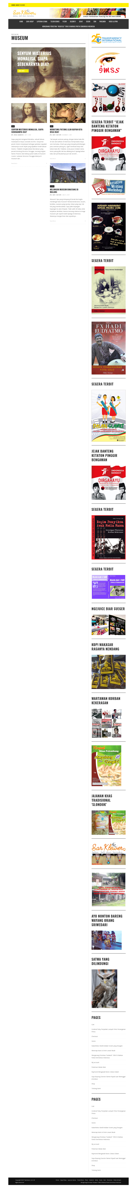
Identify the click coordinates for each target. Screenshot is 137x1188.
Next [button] (83, 87)
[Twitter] (119, 5)
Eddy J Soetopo (57, 135)
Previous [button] (14, 87)
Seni (13, 126)
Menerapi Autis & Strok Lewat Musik (103, 1051)
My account (95, 1062)
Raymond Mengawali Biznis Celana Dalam (105, 1072)
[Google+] (115, 5)
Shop (93, 1084)
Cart (93, 1024)
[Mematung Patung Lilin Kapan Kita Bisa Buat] (64, 113)
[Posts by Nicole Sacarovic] (12, 135)
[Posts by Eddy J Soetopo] (51, 135)
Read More (14, 163)
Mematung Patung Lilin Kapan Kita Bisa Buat (66, 130)
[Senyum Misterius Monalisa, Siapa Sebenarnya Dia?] (26, 113)
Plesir (52, 186)
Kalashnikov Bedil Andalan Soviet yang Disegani (107, 1046)
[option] (48, 72)
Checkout (95, 1036)
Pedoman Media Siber (99, 1067)
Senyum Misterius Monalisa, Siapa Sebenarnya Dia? (27, 130)
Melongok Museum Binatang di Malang (64, 190)
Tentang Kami (96, 1088)
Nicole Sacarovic (19, 135)
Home (94, 1041)
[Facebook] (112, 5)
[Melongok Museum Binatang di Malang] (64, 173)
